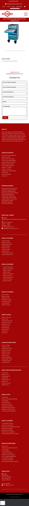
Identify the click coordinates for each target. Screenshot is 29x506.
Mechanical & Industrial (7, 200)
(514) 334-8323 (6, 483)
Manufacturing (11, 191)
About (8, 6)
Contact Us (4, 176)
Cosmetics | (5, 191)
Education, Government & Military (10, 193)
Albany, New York (6, 324)
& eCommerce (13, 199)
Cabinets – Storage (6, 167)
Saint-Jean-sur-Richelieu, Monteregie (11, 426)
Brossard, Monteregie (7, 428)
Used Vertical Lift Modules (8, 159)
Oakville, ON (4, 381)
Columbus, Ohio (5, 326)
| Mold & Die (14, 188)
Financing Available (6, 174)
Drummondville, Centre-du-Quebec (10, 433)
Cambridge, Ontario (6, 301)
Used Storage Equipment (8, 165)
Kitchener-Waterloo (6, 357)
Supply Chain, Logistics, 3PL (8, 196)
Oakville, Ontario (7, 272)
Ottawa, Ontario (5, 247)
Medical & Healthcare (7, 202)
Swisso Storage (12, 494)
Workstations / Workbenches (9, 170)
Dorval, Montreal (6, 402)
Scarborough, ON (6, 379)
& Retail (11, 194)
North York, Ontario (7, 279)
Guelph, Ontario (5, 251)
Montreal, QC (5, 397)
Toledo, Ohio (5, 331)
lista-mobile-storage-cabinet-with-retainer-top (14, 50)
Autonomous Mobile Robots (9, 160)
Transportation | (6, 197)
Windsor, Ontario (6, 298)
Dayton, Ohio (5, 319)
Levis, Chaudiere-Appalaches (9, 411)
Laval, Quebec (5, 400)
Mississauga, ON (6, 376)
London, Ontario (6, 303)
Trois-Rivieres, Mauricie (7, 423)
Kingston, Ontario (7, 270)
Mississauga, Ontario (7, 244)
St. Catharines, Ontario (7, 252)
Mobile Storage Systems (8, 164)
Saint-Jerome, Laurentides (8, 432)
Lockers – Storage (6, 169)
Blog (13, 6)
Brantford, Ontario (6, 305)
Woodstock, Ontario (7, 299)
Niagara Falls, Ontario (8, 268)
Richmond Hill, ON (6, 383)
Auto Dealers (13, 197)
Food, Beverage (5, 194)
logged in (8, 61)
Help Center (19, 6)
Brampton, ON (5, 374)
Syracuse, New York (7, 322)
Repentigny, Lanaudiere (7, 430)
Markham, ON (5, 384)
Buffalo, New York (6, 317)
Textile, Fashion (5, 199)
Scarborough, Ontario (8, 277)
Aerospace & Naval (6, 188)
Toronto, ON (5, 372)
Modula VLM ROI (6, 157)
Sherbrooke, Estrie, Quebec (8, 407)
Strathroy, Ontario (7, 280)
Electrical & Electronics (7, 203)
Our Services (5, 172)
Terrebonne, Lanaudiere (7, 425)
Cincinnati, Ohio (5, 329)
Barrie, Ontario (5, 294)
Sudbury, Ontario (6, 296)
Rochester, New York (7, 320)
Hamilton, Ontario (6, 249)
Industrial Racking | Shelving (8, 162)
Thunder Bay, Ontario (8, 267)
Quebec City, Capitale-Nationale (9, 399)
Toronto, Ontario (6, 240)
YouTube (24, 6)
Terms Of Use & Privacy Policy (14, 497)
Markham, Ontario (7, 275)
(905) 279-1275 (14, 1)
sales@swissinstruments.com (14, 4)
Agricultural (4, 190)
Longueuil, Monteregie (7, 405)
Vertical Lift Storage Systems (9, 155)
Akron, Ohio (4, 332)
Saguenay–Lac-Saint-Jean (8, 409)
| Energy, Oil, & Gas (11, 190)
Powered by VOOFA (19, 494)
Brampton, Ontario (6, 242)
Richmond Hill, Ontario (8, 274)
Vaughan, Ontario (6, 246)
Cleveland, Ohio (5, 327)
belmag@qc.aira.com (8, 485)
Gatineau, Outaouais (7, 404)
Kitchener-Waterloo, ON (7, 254)
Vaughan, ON (5, 378)
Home (3, 6)
